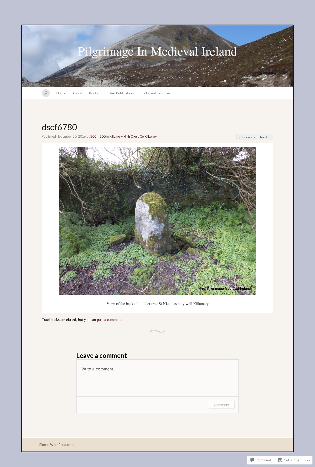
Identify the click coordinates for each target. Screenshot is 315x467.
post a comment (109, 319)
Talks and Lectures (156, 93)
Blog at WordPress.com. (56, 445)
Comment (221, 405)
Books (94, 93)
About (77, 93)
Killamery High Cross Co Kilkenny (133, 136)
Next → (265, 137)
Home (60, 93)
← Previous (246, 137)
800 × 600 (98, 136)
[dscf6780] (157, 293)
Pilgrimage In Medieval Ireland (157, 50)
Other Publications (120, 93)
